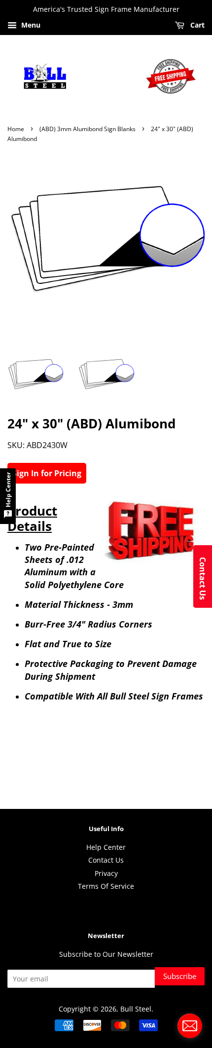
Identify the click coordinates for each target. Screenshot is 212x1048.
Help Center (106, 847)
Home (15, 129)
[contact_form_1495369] (189, 1025)
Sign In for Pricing (46, 473)
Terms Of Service (106, 886)
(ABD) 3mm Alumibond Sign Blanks (87, 129)
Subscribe (179, 976)
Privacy (106, 873)
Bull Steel (135, 1008)
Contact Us (106, 860)
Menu (29, 25)
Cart (196, 25)
